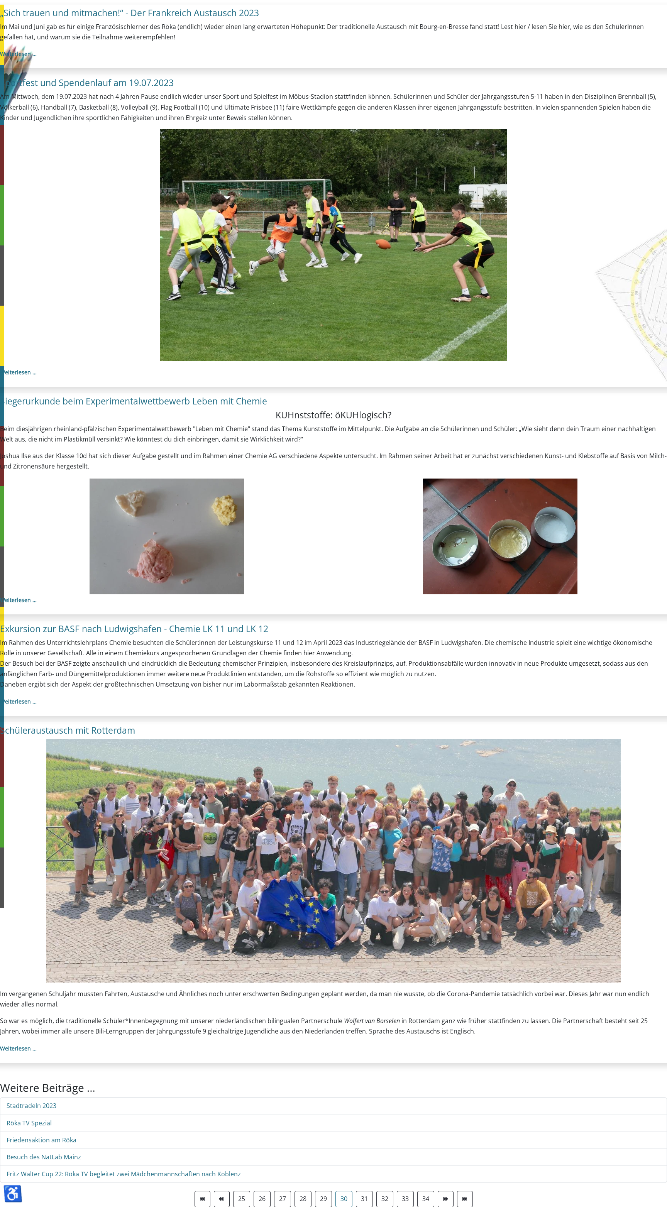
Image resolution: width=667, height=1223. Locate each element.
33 (405, 1198)
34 (425, 1198)
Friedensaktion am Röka (41, 1140)
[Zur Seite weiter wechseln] (446, 1199)
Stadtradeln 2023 (31, 1105)
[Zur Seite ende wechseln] (465, 1199)
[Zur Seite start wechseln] (202, 1199)
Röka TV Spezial (29, 1123)
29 (323, 1198)
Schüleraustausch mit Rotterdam (67, 730)
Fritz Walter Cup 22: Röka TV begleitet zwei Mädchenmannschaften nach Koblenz (124, 1174)
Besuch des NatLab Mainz (44, 1157)
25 (241, 1198)
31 (364, 1198)
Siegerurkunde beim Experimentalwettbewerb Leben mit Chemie (133, 401)
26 (262, 1198)
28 (303, 1198)
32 (384, 1198)
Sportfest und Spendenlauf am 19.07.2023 (87, 82)
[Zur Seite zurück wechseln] (222, 1199)
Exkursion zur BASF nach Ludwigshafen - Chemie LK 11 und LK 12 (134, 628)
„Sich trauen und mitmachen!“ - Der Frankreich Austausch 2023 (129, 13)
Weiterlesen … (18, 54)
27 (282, 1198)
